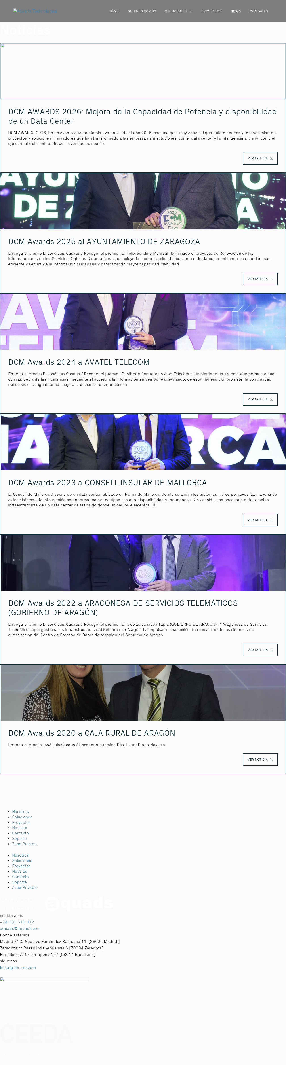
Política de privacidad (29, 1061)
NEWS (236, 11)
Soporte (19, 838)
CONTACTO (259, 11)
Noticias (19, 828)
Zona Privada (24, 844)
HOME (114, 11)
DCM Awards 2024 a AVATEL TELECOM (79, 362)
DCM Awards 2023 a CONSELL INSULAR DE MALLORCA (107, 483)
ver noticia (258, 158)
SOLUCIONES (176, 11)
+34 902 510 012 (17, 922)
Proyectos (21, 822)
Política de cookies (56, 1061)
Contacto (20, 833)
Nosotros (20, 812)
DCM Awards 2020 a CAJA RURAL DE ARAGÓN (91, 733)
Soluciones (22, 817)
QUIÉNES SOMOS (142, 11)
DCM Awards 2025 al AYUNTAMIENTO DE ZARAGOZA (104, 241)
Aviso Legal (7, 1061)
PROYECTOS (211, 11)
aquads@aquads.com (20, 929)
